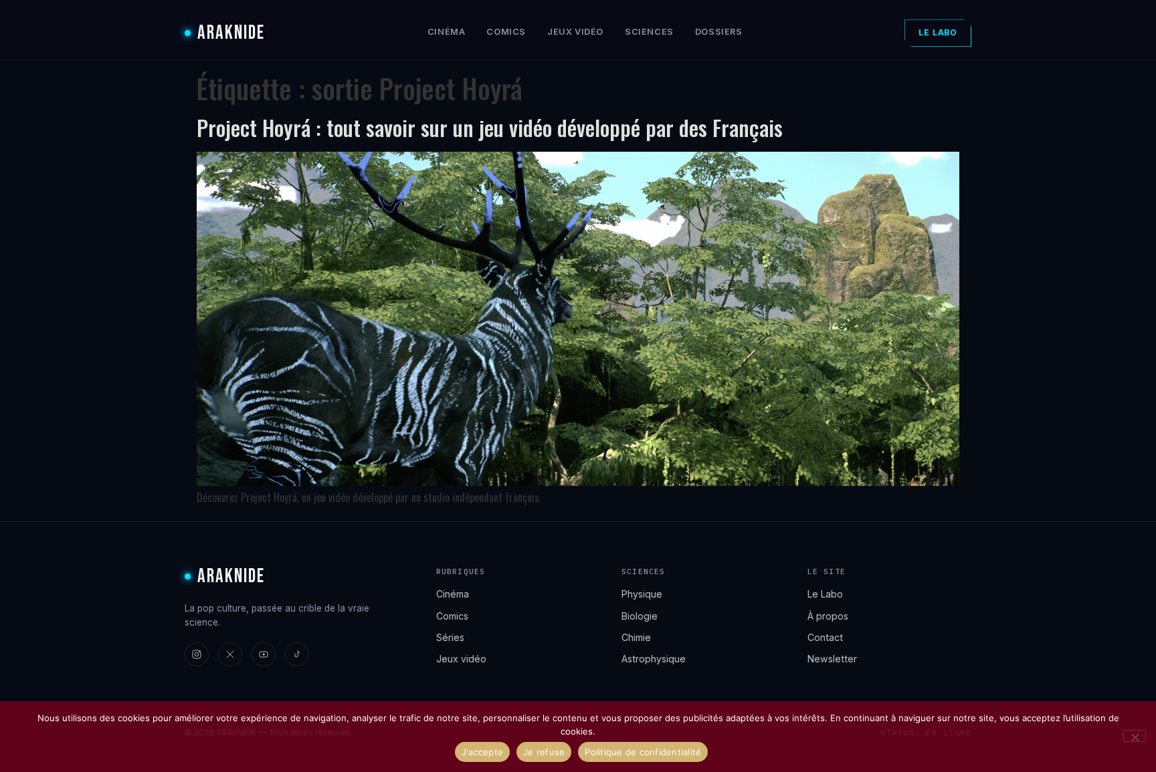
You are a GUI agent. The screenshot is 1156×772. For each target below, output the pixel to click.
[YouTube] (264, 654)
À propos (827, 616)
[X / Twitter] (230, 654)
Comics (506, 32)
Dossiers (719, 32)
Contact (825, 637)
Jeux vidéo (575, 32)
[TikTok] (297, 654)
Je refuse (544, 752)
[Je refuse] (1134, 736)
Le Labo (938, 32)
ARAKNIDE (231, 33)
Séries (450, 637)
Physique (641, 594)
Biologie (639, 616)
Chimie (636, 637)
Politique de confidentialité (643, 752)
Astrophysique (653, 658)
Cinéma (446, 32)
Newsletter (832, 658)
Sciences (649, 32)
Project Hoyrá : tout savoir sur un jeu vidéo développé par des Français (490, 127)
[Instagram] (197, 654)
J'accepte (482, 752)
